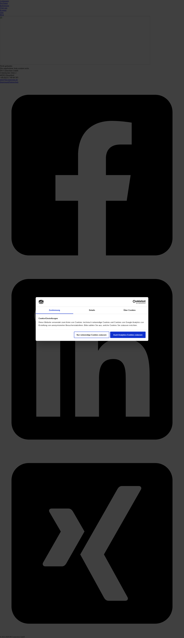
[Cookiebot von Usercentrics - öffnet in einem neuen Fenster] (135, 302)
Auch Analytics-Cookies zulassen (127, 335)
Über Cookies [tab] (130, 310)
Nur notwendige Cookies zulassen (92, 335)
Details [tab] (92, 310)
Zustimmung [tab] (54, 310)
